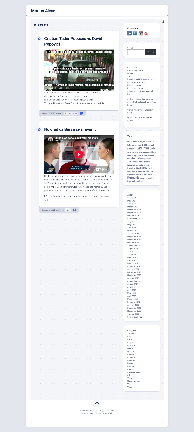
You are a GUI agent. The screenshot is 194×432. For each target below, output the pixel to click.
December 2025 (134, 210)
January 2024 (133, 269)
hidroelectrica (143, 162)
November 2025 (134, 213)
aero (135, 141)
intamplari (131, 357)
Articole (130, 333)
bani (145, 144)
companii (140, 152)
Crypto (130, 342)
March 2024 (132, 263)
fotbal (136, 158)
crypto (135, 155)
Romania (133, 178)
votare (140, 181)
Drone (130, 73)
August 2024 (132, 248)
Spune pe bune (133, 372)
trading (134, 181)
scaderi (150, 178)
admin (60, 113)
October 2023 (133, 278)
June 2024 (131, 254)
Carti (129, 339)
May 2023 (131, 293)
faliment (151, 155)
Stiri (129, 375)
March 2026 (132, 207)
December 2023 (134, 272)
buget (136, 149)
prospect (135, 174)
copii (129, 155)
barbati (151, 145)
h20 (135, 162)
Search (130, 48)
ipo (138, 168)
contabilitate (150, 152)
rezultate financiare (146, 174)
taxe (129, 181)
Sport (129, 369)
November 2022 (134, 311)
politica (141, 171)
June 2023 (131, 290)
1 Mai (129, 76)
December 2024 (134, 237)
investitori (132, 168)
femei (129, 159)
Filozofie (131, 345)
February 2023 (133, 302)
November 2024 (134, 239)
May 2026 (131, 201)
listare (144, 167)
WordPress (96, 413)
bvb (152, 148)
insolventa (138, 165)
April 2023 (131, 296)
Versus (130, 384)
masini (150, 168)
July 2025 (131, 222)
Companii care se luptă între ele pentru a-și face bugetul (141, 102)
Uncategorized (71, 113)
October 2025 (133, 216)
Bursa (67, 210)
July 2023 (131, 287)
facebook (143, 155)
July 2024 (131, 251)
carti (133, 152)
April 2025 (131, 228)
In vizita (130, 354)
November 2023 (134, 275)
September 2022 (134, 317)
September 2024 (134, 245)
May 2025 (131, 225)
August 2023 (132, 284)
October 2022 (133, 314)
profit (129, 174)
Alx (111, 413)
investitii (147, 165)
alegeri (142, 141)
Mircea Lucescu (134, 85)
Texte (129, 378)
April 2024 (131, 260)
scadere (144, 178)
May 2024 (131, 257)
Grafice (130, 351)
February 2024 (133, 266)
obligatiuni (132, 171)
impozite (130, 165)
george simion (145, 159)
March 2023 (132, 299)
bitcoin (130, 148)
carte (129, 152)
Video (130, 387)
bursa (144, 148)
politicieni (148, 171)
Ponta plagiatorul (135, 70)
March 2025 (132, 231)
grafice (130, 162)
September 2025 (134, 219)
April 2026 (131, 204)
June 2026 (131, 198)
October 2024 (133, 242)
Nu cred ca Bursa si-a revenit (70, 129)
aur (136, 145)
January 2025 (133, 233)
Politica (130, 366)
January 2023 (133, 305)
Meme (130, 363)
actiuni (129, 142)
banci (139, 145)
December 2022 (134, 308)
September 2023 (134, 281)
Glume (130, 348)
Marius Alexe (43, 10)
